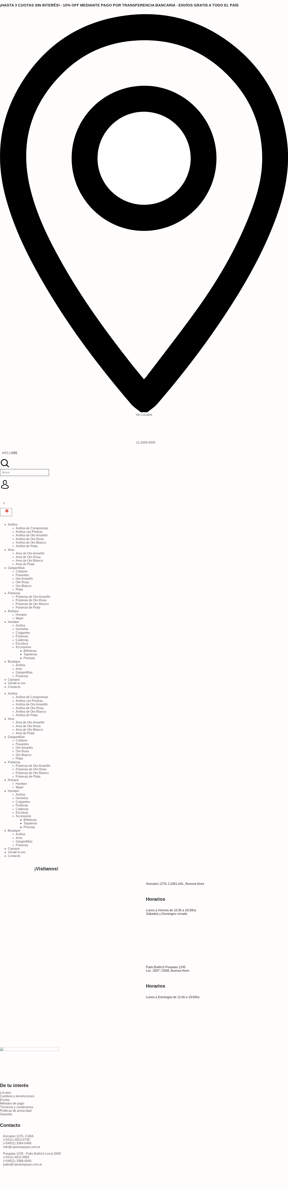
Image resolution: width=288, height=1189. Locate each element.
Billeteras (30, 650)
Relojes (13, 611)
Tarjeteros (30, 654)
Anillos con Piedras (29, 531)
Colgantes (23, 632)
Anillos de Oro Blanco (31, 542)
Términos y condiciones (16, 1107)
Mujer (20, 618)
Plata (19, 589)
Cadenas (22, 640)
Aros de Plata (25, 564)
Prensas (29, 658)
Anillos (12, 524)
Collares (21, 571)
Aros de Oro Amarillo (30, 553)
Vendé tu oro (16, 683)
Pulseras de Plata (28, 607)
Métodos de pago (12, 1103)
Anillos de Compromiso (32, 528)
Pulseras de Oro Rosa (31, 600)
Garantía (6, 1114)
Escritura (22, 643)
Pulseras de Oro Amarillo (33, 596)
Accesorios (23, 647)
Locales (5, 1092)
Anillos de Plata (27, 546)
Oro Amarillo (24, 578)
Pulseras (14, 593)
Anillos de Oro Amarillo (32, 535)
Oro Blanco (23, 586)
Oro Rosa (22, 582)
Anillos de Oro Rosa (30, 539)
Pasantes (22, 575)
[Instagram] (5, 1178)
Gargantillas (16, 567)
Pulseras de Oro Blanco (32, 604)
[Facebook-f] (149, 1178)
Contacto (14, 687)
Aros (11, 549)
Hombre (21, 614)
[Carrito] (6, 512)
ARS (5, 453)
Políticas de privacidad (16, 1110)
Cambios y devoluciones (17, 1096)
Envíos (5, 1100)
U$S (14, 453)
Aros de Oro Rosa (28, 557)
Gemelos (22, 629)
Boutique (14, 661)
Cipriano (14, 679)
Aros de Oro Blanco (29, 560)
